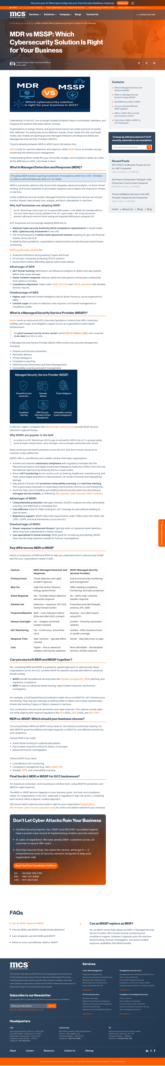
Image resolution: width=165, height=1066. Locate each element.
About (13, 1050)
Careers (30, 1050)
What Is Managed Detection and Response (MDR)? (128, 89)
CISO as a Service (125, 998)
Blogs (78, 14)
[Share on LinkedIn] (154, 62)
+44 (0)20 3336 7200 (147, 14)
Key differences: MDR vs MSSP (127, 102)
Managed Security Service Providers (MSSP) (135, 983)
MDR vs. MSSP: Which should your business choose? (126, 114)
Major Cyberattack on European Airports (112, 7)
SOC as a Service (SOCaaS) (129, 977)
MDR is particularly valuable (24, 249)
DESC (74, 712)
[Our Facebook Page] (154, 1050)
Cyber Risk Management (92, 970)
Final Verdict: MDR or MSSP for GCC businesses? (127, 121)
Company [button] (64, 14)
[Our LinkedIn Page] (147, 1050)
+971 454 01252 (30, 879)
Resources (22, 23)
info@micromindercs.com (30, 1009)
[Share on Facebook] (139, 62)
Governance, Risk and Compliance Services (134, 1007)
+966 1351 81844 (30, 876)
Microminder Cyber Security (60, 426)
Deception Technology (90, 998)
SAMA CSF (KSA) (60, 284)
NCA (62, 712)
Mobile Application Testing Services (94, 983)
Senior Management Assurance (130, 1009)
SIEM (86, 678)
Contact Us (123, 3)
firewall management (72, 678)
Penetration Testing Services (92, 974)
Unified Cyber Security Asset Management (97, 1004)
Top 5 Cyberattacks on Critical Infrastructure (42, 7)
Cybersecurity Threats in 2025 (77, 7)
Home (12, 23)
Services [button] (34, 14)
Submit (52, 1006)
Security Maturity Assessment (130, 1001)
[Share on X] (146, 62)
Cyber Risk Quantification (91, 1007)
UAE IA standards (82, 284)
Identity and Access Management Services (96, 1009)
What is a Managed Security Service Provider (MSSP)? (126, 96)
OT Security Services (90, 994)
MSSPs (71, 149)
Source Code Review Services (92, 985)
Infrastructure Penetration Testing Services (97, 977)
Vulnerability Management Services (132, 980)
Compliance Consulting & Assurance (134, 994)
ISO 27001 (94, 712)
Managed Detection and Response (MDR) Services (137, 974)
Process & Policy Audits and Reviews (132, 1004)
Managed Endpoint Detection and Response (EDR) (137, 985)
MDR (12, 149)
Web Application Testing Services (94, 980)
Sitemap (89, 1050)
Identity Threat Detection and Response (96, 1001)
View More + (87, 990)
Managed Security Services (130, 970)
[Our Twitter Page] (151, 1050)
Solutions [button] (49, 14)
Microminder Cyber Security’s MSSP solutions (79, 493)
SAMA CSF (56, 766)
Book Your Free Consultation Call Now (35, 866)
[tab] (27, 925)
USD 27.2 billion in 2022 (76, 333)
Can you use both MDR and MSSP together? (126, 107)
